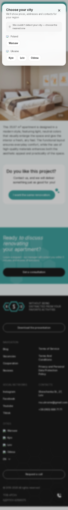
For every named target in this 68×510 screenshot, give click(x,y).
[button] (59, 10)
